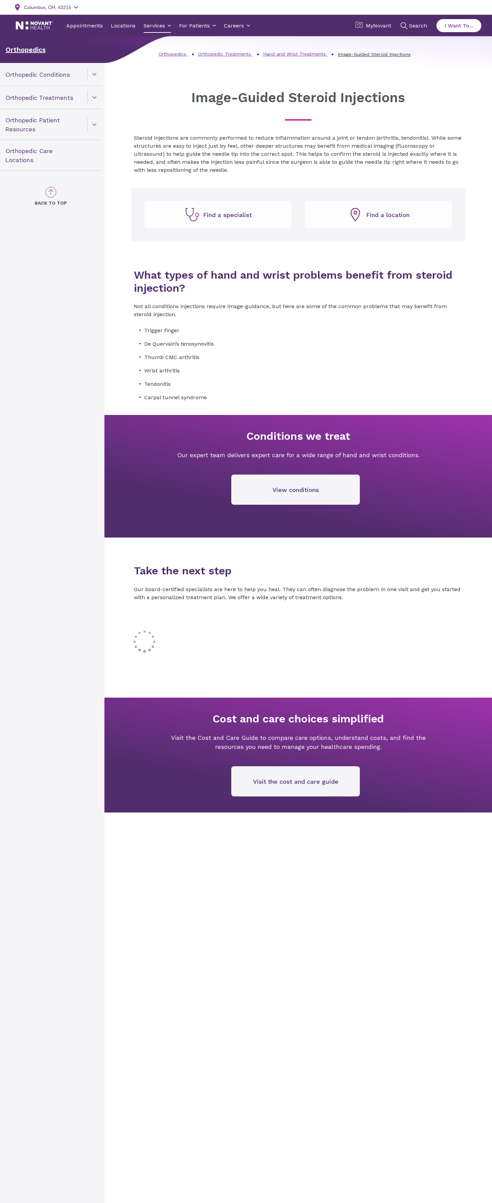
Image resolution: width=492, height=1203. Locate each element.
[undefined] (218, 214)
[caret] (94, 74)
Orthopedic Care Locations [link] (29, 155)
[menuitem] (51, 74)
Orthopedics (26, 50)
